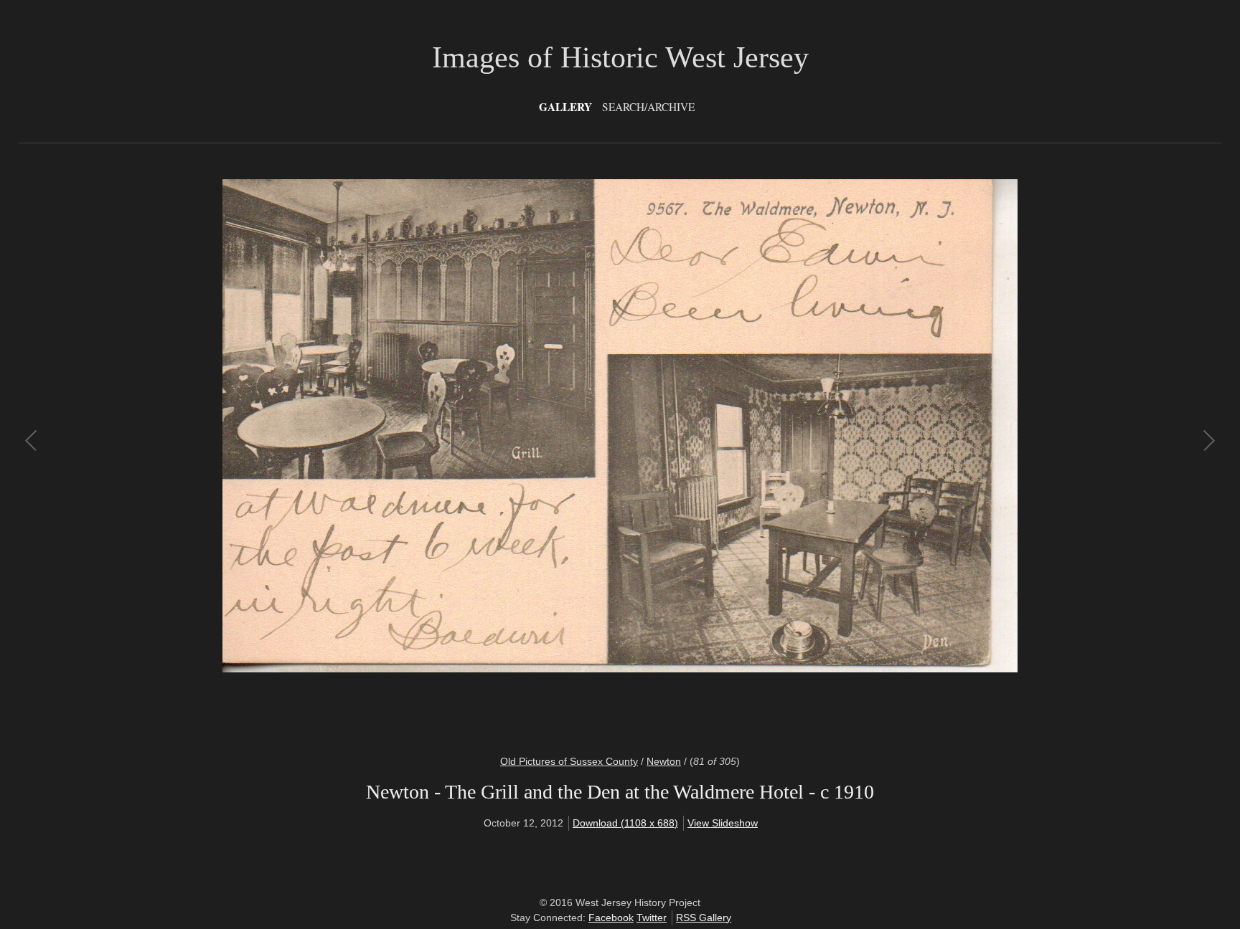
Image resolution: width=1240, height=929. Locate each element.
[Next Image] (914, 458)
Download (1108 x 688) (625, 823)
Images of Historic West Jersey (620, 57)
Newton (664, 761)
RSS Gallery (703, 917)
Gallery (565, 107)
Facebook (611, 917)
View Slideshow (722, 823)
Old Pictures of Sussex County (569, 761)
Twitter (652, 917)
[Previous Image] (326, 458)
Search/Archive (648, 107)
